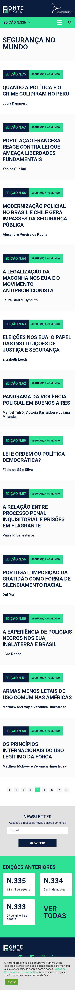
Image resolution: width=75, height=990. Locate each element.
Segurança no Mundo (45, 74)
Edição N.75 (15, 74)
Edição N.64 (15, 258)
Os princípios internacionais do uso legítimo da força (33, 750)
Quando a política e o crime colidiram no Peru (36, 90)
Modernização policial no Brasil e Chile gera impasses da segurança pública (35, 215)
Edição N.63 (15, 324)
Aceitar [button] (12, 982)
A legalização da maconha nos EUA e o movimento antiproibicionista (31, 281)
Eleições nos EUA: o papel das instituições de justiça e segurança (37, 343)
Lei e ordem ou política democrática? (34, 457)
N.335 (18, 884)
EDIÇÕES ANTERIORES (29, 867)
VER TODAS (55, 912)
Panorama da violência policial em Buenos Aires (36, 399)
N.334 (55, 884)
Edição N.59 (15, 441)
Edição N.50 (15, 731)
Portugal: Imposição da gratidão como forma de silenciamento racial (37, 578)
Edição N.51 (15, 678)
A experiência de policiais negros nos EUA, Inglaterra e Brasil (37, 638)
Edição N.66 (15, 193)
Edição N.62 (15, 383)
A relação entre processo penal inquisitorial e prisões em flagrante (34, 516)
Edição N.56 (15, 559)
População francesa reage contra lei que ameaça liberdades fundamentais (32, 149)
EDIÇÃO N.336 (14, 22)
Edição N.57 (15, 494)
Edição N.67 (15, 127)
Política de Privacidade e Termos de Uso (35, 970)
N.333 (17, 912)
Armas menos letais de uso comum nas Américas (37, 694)
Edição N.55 (15, 619)
